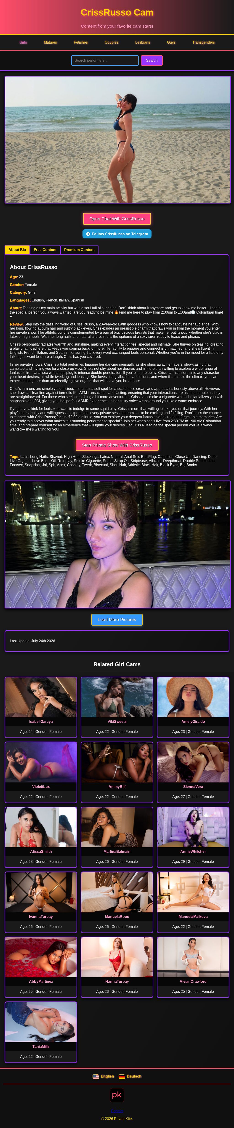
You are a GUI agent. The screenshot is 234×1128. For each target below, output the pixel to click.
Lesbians (142, 42)
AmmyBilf (117, 787)
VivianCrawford (193, 981)
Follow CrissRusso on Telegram (120, 233)
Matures (50, 42)
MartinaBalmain (117, 851)
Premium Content (79, 250)
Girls (23, 42)
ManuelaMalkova (193, 917)
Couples (111, 42)
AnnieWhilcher (193, 851)
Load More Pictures (117, 619)
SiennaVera (193, 787)
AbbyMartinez (41, 981)
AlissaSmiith (41, 851)
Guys (171, 42)
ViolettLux (41, 787)
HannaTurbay (117, 981)
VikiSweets (117, 722)
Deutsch (134, 1076)
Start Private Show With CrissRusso (117, 445)
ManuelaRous (117, 917)
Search (152, 60)
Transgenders (203, 42)
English (107, 1076)
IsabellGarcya (41, 722)
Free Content (45, 250)
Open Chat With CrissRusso (117, 218)
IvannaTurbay (41, 917)
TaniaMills (41, 1047)
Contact (117, 1111)
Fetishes (81, 42)
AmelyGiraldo (193, 722)
